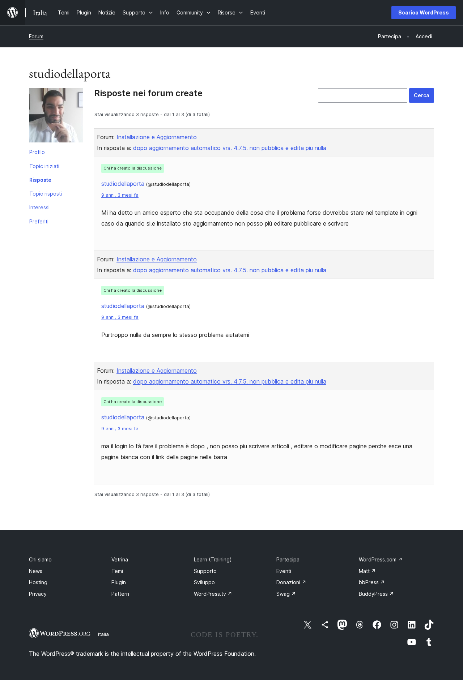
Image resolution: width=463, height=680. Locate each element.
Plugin (118, 582)
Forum (36, 36)
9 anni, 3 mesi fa (120, 195)
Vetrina (119, 559)
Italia (103, 634)
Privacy (38, 594)
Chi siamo (40, 559)
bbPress (372, 582)
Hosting (38, 582)
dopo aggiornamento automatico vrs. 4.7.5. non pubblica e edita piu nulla (229, 147)
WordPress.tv (213, 594)
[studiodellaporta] (56, 116)
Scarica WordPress (423, 12)
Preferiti (38, 221)
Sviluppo (204, 582)
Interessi (39, 207)
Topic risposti (45, 194)
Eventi (283, 571)
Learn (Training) (213, 559)
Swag (286, 594)
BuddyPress (376, 594)
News (35, 571)
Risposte (40, 180)
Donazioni (291, 582)
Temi (117, 571)
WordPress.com (381, 559)
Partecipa (288, 559)
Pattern (120, 594)
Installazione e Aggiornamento (156, 137)
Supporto (205, 571)
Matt (367, 571)
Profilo (37, 152)
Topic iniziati (44, 166)
